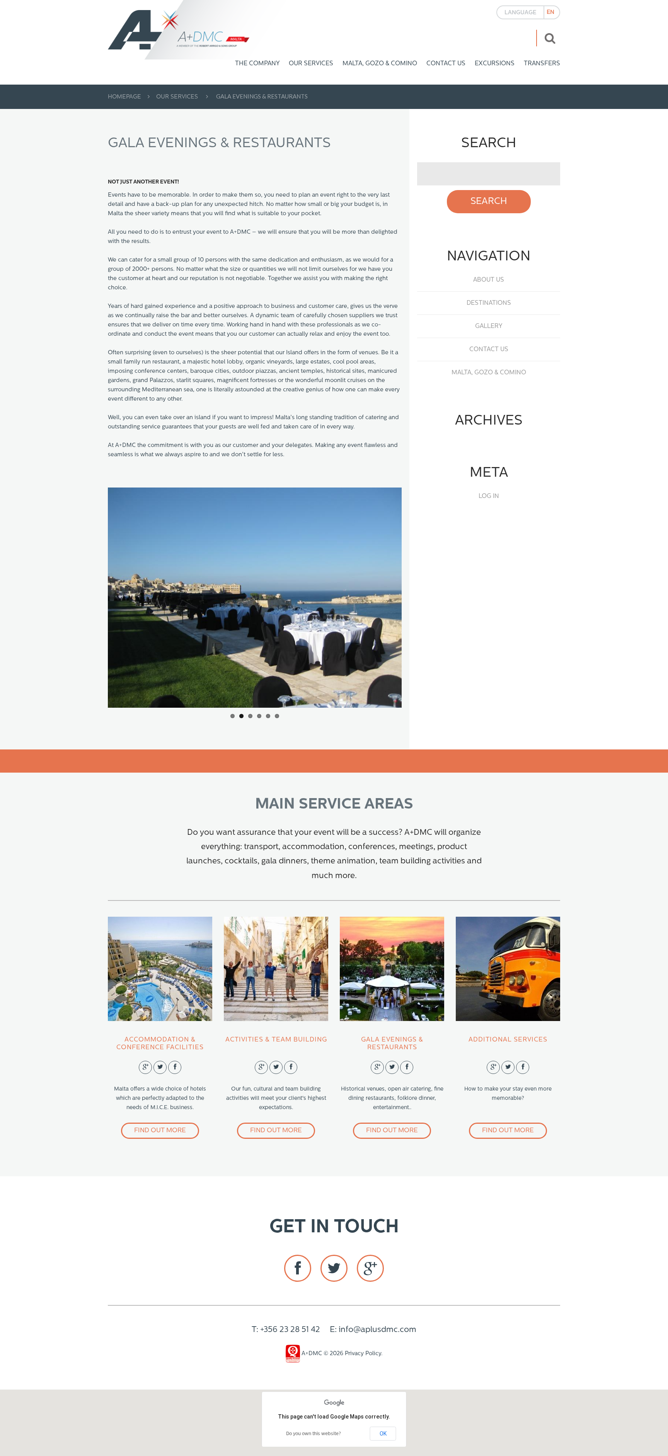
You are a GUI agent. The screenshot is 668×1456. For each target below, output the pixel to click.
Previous (135, 597)
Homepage (124, 97)
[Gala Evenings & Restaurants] (392, 969)
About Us (488, 280)
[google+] (370, 1268)
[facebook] (297, 1268)
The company (257, 64)
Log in (489, 496)
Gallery (488, 326)
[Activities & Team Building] (276, 969)
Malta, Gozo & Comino (380, 64)
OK (383, 1434)
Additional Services (508, 1039)
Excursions (495, 64)
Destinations (489, 303)
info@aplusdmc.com (377, 1330)
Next (374, 597)
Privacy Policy (363, 1354)
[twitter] (334, 1268)
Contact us (445, 64)
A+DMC (311, 1354)
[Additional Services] (508, 969)
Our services (311, 64)
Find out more (160, 1130)
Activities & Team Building (276, 1039)
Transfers (542, 64)
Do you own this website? (313, 1434)
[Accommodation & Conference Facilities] (160, 969)
